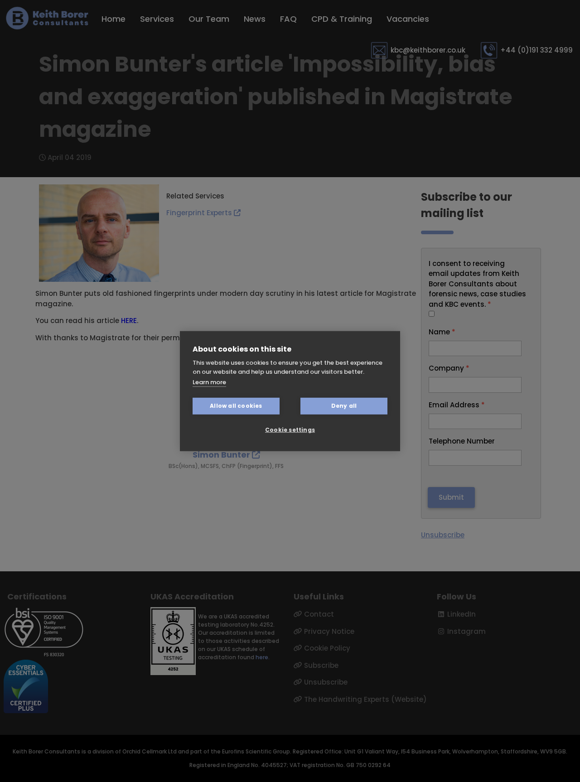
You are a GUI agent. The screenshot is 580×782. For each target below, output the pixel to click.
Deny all (344, 406)
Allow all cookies (236, 406)
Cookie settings (290, 430)
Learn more (209, 382)
